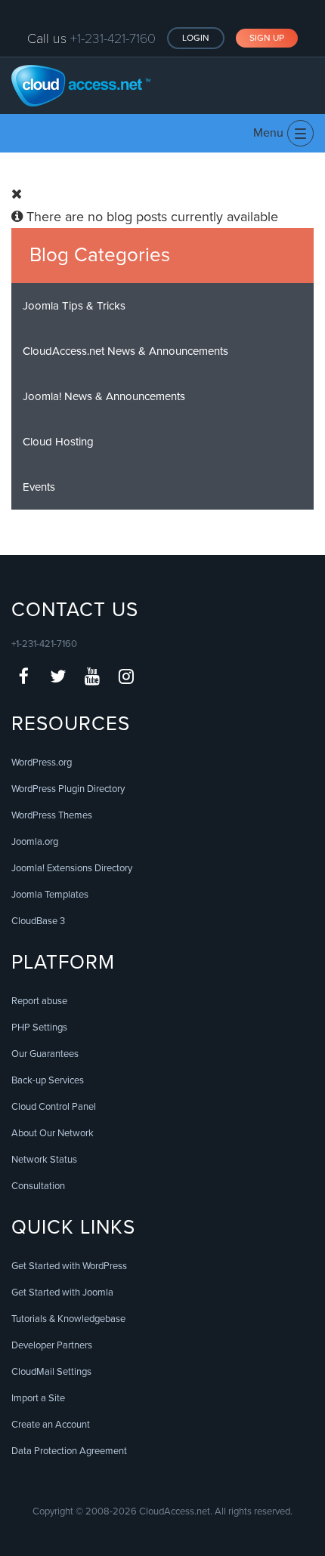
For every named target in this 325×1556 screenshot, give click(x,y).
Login (195, 37)
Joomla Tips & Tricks (74, 306)
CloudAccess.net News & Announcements (125, 351)
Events (39, 487)
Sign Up (266, 37)
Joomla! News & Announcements (104, 396)
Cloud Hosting (58, 441)
